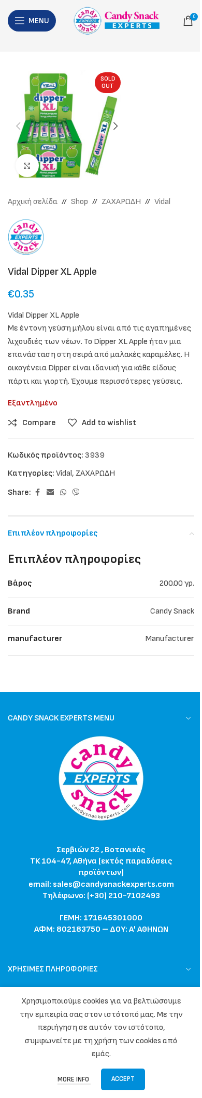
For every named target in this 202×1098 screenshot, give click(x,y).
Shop (79, 202)
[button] (18, 126)
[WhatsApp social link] (63, 492)
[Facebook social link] (37, 492)
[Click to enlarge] (27, 165)
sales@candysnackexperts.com (113, 884)
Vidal (162, 202)
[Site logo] (119, 20)
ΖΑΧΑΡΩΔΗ (121, 202)
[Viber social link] (76, 492)
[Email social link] (50, 492)
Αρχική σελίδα (32, 202)
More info (74, 1079)
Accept (123, 1079)
